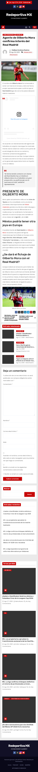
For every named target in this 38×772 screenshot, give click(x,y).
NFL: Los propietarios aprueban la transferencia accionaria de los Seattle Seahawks (16, 522)
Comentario (8, 384)
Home (9, 765)
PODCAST (15, 765)
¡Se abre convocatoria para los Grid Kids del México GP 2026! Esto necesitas (17, 726)
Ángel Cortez (19, 730)
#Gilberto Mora (28, 52)
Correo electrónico (10, 431)
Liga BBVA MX (19, 34)
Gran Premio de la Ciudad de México (20, 698)
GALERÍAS (27, 765)
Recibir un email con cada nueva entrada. (19, 474)
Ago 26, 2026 (8, 644)
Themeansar (19, 761)
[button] (30, 27)
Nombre (6, 421)
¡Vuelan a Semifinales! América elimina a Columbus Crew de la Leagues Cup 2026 (17, 597)
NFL (5, 613)
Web (4, 442)
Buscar (7, 489)
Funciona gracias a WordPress (13, 759)
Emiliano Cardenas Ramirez (20, 50)
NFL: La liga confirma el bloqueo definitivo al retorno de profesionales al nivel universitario (18, 684)
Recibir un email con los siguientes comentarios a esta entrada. (15, 468)
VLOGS (22, 765)
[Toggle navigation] (26, 27)
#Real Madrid (13, 55)
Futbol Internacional (9, 34)
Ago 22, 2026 (20, 349)
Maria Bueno (29, 337)
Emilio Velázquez (21, 644)
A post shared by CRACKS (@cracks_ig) (18, 138)
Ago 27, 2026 (20, 337)
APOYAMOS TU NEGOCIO (19, 768)
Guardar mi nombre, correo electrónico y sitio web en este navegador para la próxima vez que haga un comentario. (18, 458)
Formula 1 (7, 698)
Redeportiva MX (19, 15)
